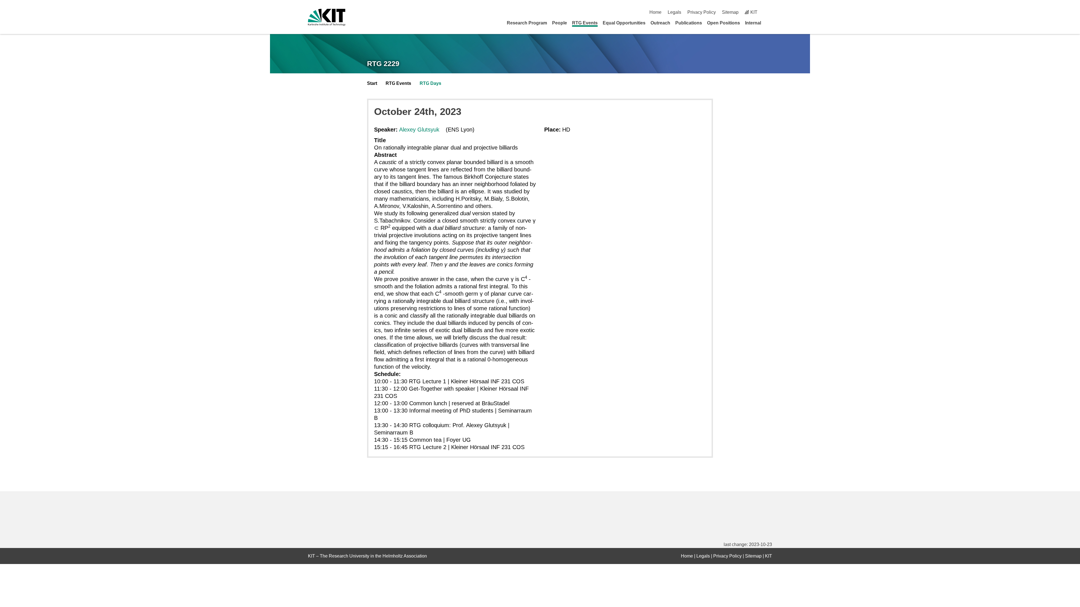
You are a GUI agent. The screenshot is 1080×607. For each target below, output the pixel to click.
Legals (674, 12)
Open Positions (723, 23)
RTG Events (585, 23)
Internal (753, 23)
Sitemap (730, 12)
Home (655, 12)
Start (372, 83)
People (559, 23)
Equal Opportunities (624, 23)
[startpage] (770, 23)
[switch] (770, 12)
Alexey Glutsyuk (419, 129)
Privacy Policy (701, 12)
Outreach (660, 23)
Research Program (527, 23)
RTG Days (430, 83)
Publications (688, 23)
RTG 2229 (383, 63)
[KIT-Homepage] (326, 17)
